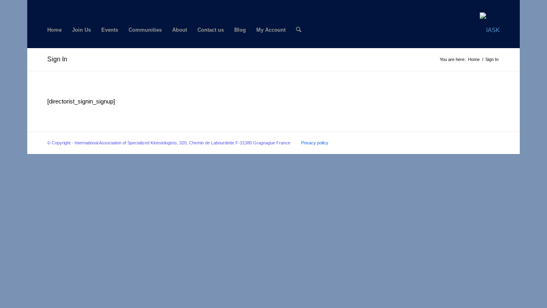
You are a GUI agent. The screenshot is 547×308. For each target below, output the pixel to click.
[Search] (298, 30)
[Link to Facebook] (49, 6)
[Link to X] (62, 6)
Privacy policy (314, 142)
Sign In (57, 59)
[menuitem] (54, 30)
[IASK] (490, 30)
